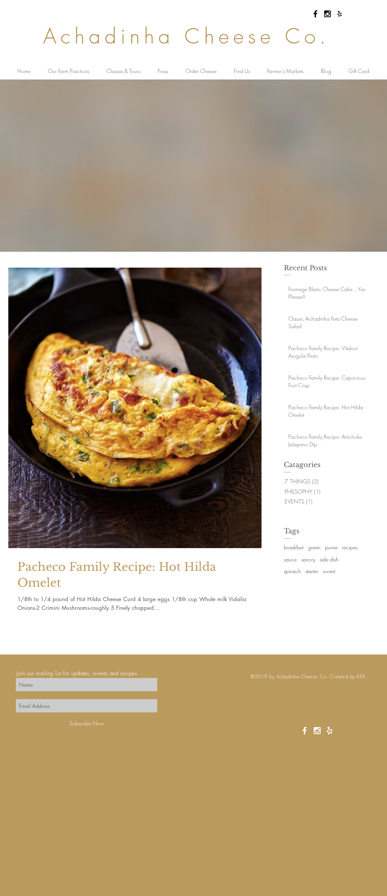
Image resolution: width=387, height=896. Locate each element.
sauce (290, 559)
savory (308, 559)
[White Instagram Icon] (317, 730)
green (314, 547)
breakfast (293, 547)
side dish (329, 559)
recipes (350, 547)
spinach (292, 571)
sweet (329, 571)
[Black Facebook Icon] (315, 14)
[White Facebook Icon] (305, 730)
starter (311, 571)
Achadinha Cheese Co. (186, 36)
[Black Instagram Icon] (327, 14)
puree (331, 547)
